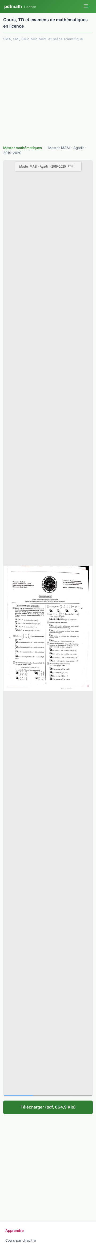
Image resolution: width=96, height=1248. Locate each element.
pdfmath (20, 6)
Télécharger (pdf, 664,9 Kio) (48, 1107)
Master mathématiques (23, 148)
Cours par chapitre (20, 1240)
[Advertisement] (48, 94)
